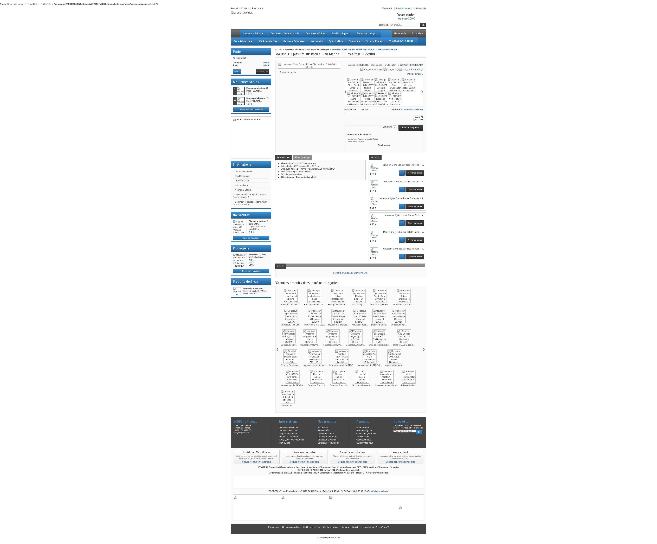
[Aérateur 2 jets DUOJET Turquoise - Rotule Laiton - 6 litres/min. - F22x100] (381, 98)
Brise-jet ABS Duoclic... (404, 345)
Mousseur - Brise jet (253, 33)
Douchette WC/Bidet (316, 33)
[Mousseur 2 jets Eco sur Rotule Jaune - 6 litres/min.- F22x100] (314, 316)
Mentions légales (364, 430)
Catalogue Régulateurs (328, 443)
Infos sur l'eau (241, 185)
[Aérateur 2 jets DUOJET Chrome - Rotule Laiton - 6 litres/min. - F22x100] (408, 85)
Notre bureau (362, 427)
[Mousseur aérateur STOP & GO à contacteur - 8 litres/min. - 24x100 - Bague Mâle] (342, 356)
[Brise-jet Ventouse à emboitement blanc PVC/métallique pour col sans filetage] (314, 296)
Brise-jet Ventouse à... (291, 304)
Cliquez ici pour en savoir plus (256, 462)
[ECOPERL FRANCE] (242, 12)
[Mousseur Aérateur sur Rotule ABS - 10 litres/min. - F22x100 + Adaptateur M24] (315, 356)
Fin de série (354, 41)
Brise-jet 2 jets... (358, 304)
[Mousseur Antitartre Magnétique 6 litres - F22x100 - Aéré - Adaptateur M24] (332, 336)
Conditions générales (366, 433)
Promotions (417, 33)
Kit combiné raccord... (362, 385)
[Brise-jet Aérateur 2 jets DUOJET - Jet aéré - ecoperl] (367, 85)
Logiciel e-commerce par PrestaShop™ (370, 527)
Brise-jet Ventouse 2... (338, 304)
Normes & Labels (243, 190)
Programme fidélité (288, 433)
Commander (262, 72)
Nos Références (242, 176)
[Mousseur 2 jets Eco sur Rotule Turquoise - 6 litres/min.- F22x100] (403, 296)
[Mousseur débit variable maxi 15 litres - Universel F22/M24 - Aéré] (360, 316)
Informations (242, 164)
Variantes (375, 157)
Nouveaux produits (291, 527)
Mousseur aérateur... (394, 365)
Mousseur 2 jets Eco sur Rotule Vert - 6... (404, 215)
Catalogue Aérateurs (327, 437)
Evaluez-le (384, 145)
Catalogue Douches (327, 440)
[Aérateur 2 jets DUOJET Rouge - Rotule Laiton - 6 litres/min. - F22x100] (367, 98)
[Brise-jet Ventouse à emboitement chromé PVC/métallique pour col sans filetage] (291, 296)
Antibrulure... (288, 405)
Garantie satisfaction (288, 430)
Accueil (278, 49)
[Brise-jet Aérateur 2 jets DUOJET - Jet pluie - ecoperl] (381, 85)
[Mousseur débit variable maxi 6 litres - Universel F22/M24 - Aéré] (398, 316)
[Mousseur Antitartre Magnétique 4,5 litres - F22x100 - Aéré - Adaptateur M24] (355, 336)
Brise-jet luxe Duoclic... (379, 345)
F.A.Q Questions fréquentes (291, 440)
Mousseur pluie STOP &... (369, 365)
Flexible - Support (341, 33)
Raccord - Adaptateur (294, 41)
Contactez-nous (363, 440)
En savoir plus (284, 157)
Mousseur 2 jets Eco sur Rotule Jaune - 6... (403, 232)
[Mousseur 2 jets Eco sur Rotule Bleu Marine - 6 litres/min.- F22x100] (237, 291)
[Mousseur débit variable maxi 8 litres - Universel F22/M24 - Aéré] (379, 316)
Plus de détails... (415, 74)
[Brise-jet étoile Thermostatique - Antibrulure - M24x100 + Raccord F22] (409, 376)
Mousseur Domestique (318, 49)
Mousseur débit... (360, 325)
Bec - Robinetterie (243, 41)
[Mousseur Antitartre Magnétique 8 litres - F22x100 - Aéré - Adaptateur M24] (310, 336)
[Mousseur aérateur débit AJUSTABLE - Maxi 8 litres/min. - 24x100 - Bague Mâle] (394, 356)
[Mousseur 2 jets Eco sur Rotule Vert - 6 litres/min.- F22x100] (291, 316)
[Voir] (402, 173)
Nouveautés (400, 33)
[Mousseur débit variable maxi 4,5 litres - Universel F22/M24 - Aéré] (288, 336)
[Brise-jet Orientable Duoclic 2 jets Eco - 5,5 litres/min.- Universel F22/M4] (290, 356)
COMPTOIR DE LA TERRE (401, 41)
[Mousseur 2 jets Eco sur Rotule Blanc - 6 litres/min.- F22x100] (380, 296)
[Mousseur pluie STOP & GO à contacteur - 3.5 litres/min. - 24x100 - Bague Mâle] (369, 356)
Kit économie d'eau (268, 41)
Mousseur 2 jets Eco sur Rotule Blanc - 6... (404, 181)
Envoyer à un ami (288, 72)
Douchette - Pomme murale (285, 33)
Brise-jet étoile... (408, 385)
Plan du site (284, 443)
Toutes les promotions (251, 271)
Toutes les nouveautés (251, 238)
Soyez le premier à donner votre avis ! (350, 273)
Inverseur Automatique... (386, 385)
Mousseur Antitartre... (309, 345)
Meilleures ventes (246, 82)
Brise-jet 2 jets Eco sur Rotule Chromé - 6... (403, 164)
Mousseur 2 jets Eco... (253, 288)
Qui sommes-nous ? (244, 171)
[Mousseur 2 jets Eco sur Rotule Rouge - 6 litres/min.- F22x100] (338, 316)
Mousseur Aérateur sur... (315, 365)
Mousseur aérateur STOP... (341, 365)
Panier (237, 51)
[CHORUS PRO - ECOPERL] (251, 137)
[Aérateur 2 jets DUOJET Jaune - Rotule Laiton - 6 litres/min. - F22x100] (354, 98)
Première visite (242, 181)
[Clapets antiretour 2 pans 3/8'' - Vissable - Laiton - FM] (240, 227)
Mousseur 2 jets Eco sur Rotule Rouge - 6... (403, 248)
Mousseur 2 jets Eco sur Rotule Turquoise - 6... (402, 198)
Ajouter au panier (415, 173)
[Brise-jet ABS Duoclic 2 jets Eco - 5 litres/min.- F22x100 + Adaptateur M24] (404, 336)
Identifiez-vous (403, 8)
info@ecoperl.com (379, 491)
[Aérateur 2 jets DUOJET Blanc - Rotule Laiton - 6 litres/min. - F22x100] (395, 85)
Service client (362, 437)
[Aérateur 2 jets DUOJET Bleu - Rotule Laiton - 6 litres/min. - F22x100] (354, 85)
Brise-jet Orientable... (290, 365)
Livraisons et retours (288, 427)
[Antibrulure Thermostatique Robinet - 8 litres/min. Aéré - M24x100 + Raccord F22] (287, 397)
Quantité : (387, 127)
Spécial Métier (336, 41)
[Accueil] (235, 33)
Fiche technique (302, 157)
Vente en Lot (317, 41)
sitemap (345, 527)
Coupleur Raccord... (317, 385)
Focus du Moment (375, 41)
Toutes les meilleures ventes (251, 109)
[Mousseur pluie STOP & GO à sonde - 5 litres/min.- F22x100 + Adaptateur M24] (292, 376)
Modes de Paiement (288, 437)
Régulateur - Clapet (367, 33)
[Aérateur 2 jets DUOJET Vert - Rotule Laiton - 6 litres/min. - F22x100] (395, 98)
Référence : (397, 109)
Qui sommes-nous (364, 443)
